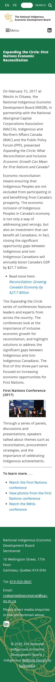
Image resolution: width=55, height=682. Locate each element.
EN (7, 5)
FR (14, 5)
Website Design (34, 660)
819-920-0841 (21, 581)
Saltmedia (27, 665)
